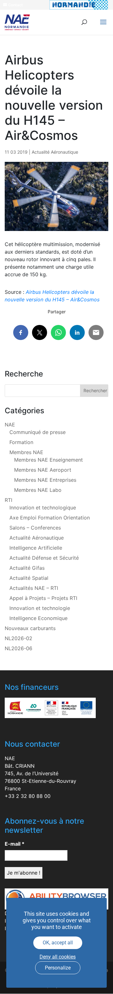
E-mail (14, 844)
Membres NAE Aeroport (42, 470)
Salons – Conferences (35, 527)
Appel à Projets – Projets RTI (43, 598)
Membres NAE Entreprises (45, 480)
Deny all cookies (58, 957)
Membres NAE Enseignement (48, 460)
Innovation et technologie (39, 608)
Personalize (58, 968)
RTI (8, 500)
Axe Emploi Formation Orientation (49, 517)
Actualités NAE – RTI (33, 588)
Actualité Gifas (27, 568)
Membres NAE (26, 452)
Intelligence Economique (38, 618)
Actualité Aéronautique (55, 152)
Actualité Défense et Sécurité (44, 558)
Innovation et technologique (42, 507)
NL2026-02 (18, 638)
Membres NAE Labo (38, 490)
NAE (10, 424)
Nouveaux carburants (30, 628)
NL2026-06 (18, 648)
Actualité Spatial (28, 578)
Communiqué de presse (37, 432)
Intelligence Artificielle (35, 548)
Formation (21, 442)
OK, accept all (58, 943)
